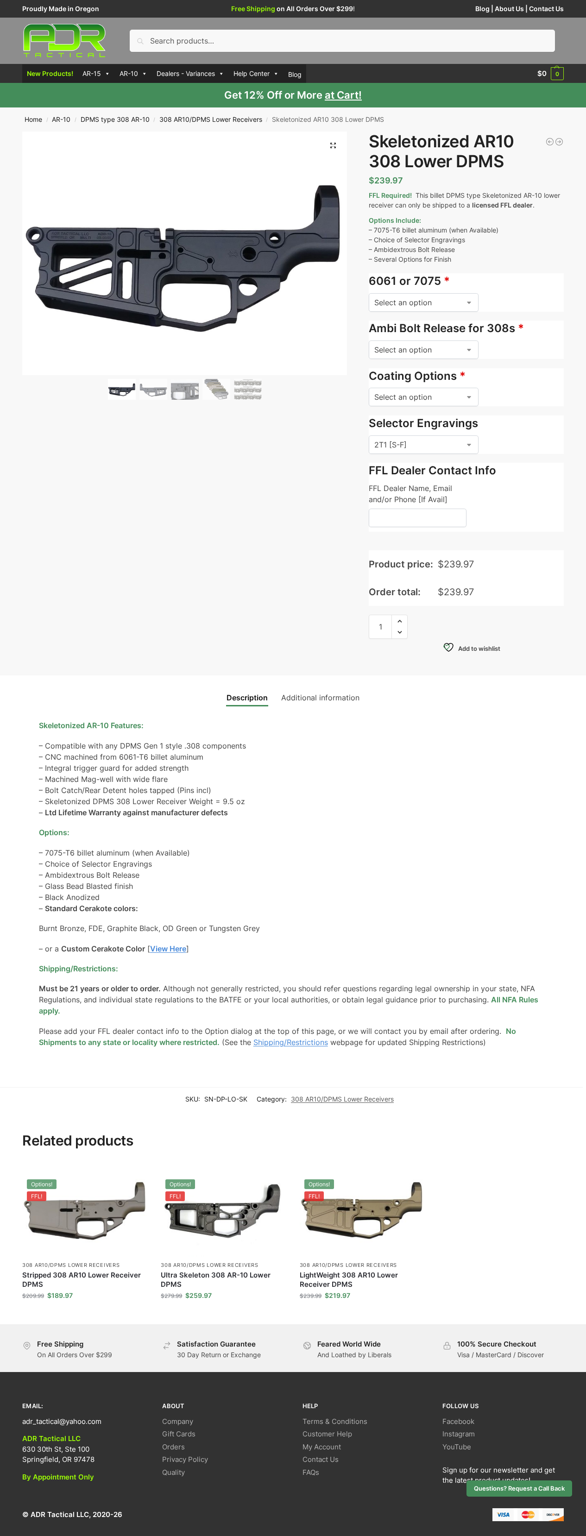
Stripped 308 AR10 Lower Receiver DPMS (81, 1280)
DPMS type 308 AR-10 (115, 119)
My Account (321, 1446)
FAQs (310, 1472)
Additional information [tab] (320, 697)
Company (177, 1421)
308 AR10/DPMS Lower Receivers (210, 119)
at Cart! (343, 95)
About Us (509, 9)
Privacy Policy (185, 1459)
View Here (168, 948)
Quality (173, 1472)
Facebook (458, 1421)
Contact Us (546, 9)
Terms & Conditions (334, 1421)
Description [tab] (247, 697)
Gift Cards (178, 1433)
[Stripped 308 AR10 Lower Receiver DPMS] (559, 141)
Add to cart (84, 1315)
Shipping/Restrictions (290, 1042)
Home (33, 119)
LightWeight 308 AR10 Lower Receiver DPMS (349, 1280)
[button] (550, 73)
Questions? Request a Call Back (519, 1488)
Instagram (458, 1433)
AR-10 (129, 73)
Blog (482, 9)
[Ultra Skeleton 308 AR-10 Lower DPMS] (549, 141)
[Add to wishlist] (135, 1174)
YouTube (456, 1446)
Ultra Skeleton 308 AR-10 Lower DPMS (216, 1280)
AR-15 (91, 73)
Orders (173, 1446)
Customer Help (327, 1433)
